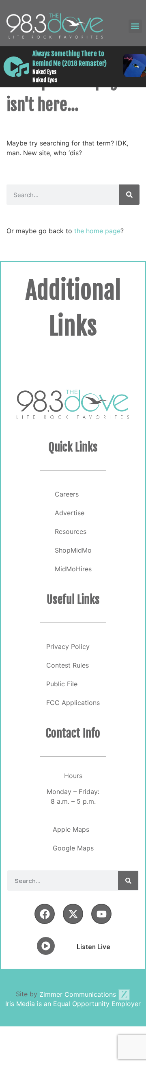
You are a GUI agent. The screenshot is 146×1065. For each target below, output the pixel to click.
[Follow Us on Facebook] (44, 914)
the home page (97, 231)
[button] (135, 26)
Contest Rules (67, 665)
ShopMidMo (73, 550)
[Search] (129, 194)
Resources (70, 531)
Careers (67, 494)
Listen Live (93, 947)
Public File (61, 684)
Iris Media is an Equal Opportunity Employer (73, 1004)
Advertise (69, 513)
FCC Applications (73, 702)
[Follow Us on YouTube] (101, 914)
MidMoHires (73, 569)
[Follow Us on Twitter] (73, 914)
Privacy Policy (68, 646)
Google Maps (73, 848)
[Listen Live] (16, 66)
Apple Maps (71, 829)
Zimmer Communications (78, 994)
